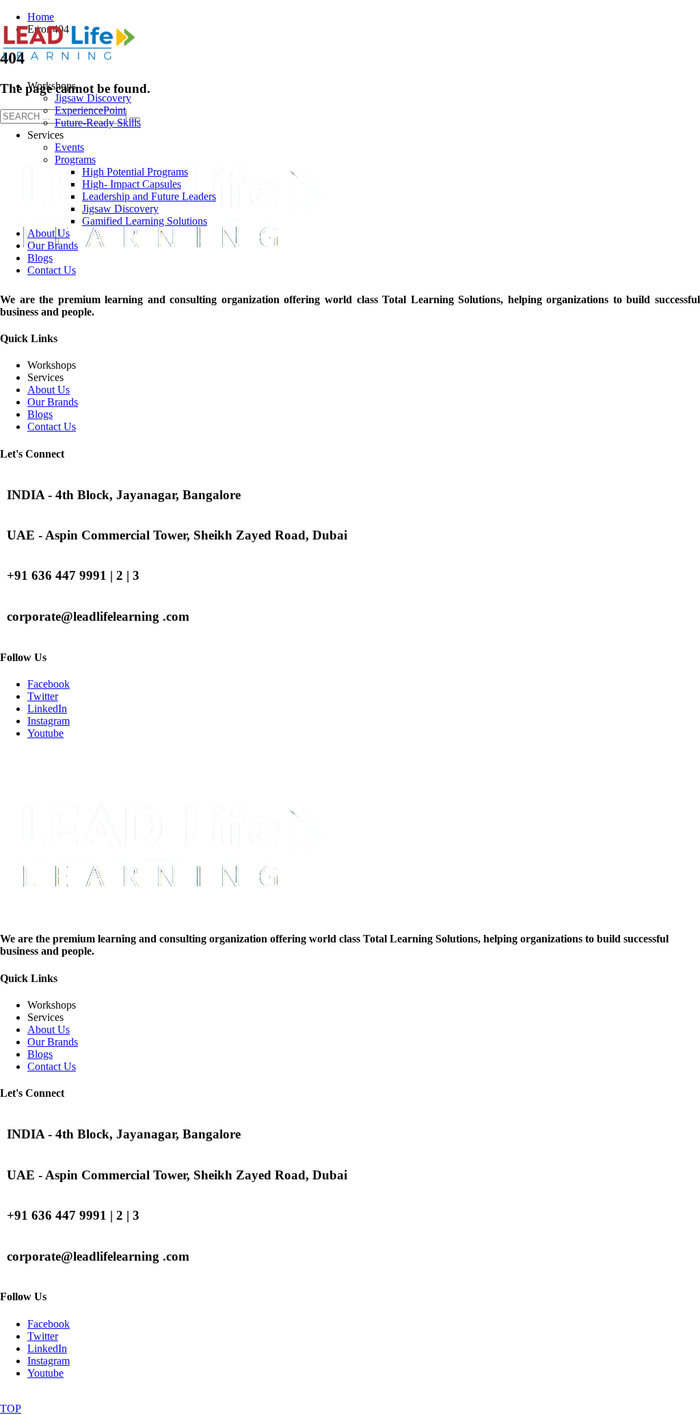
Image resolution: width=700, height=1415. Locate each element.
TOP (10, 1408)
